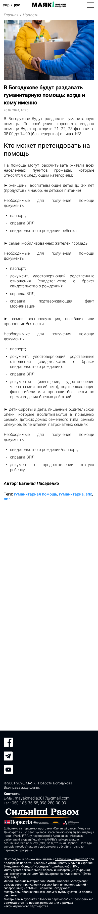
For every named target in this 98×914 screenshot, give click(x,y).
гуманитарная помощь (35, 494)
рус (17, 5)
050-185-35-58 (25, 803)
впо (88, 494)
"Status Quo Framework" (71, 859)
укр (6, 5)
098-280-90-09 (53, 803)
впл (7, 499)
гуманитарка (71, 494)
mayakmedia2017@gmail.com (42, 798)
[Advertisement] (49, 558)
